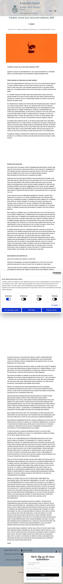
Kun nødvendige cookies (11, 310)
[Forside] (15, 7)
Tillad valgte (31, 310)
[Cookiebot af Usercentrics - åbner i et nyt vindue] (54, 273)
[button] (57, 6)
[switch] (23, 299)
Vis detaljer (54, 305)
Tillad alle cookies (51, 310)
